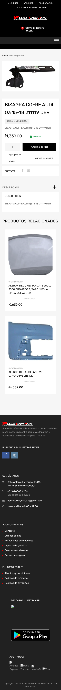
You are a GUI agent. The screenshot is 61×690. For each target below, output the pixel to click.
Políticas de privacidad (17, 583)
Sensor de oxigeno (15, 555)
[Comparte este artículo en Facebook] (22, 171)
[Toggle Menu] (56, 40)
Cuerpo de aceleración (17, 550)
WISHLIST (28, 3)
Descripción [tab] (10, 187)
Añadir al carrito (39, 146)
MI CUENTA (13, 3)
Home (5, 55)
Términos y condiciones (17, 573)
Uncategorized (15, 282)
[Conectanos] (5, 455)
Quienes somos (13, 535)
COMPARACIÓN (46, 3)
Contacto (10, 530)
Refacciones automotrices (19, 540)
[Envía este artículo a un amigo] (28, 171)
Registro (43, 7)
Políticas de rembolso (16, 578)
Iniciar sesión (30, 7)
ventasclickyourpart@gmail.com (24, 500)
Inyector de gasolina (16, 545)
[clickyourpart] (30, 19)
